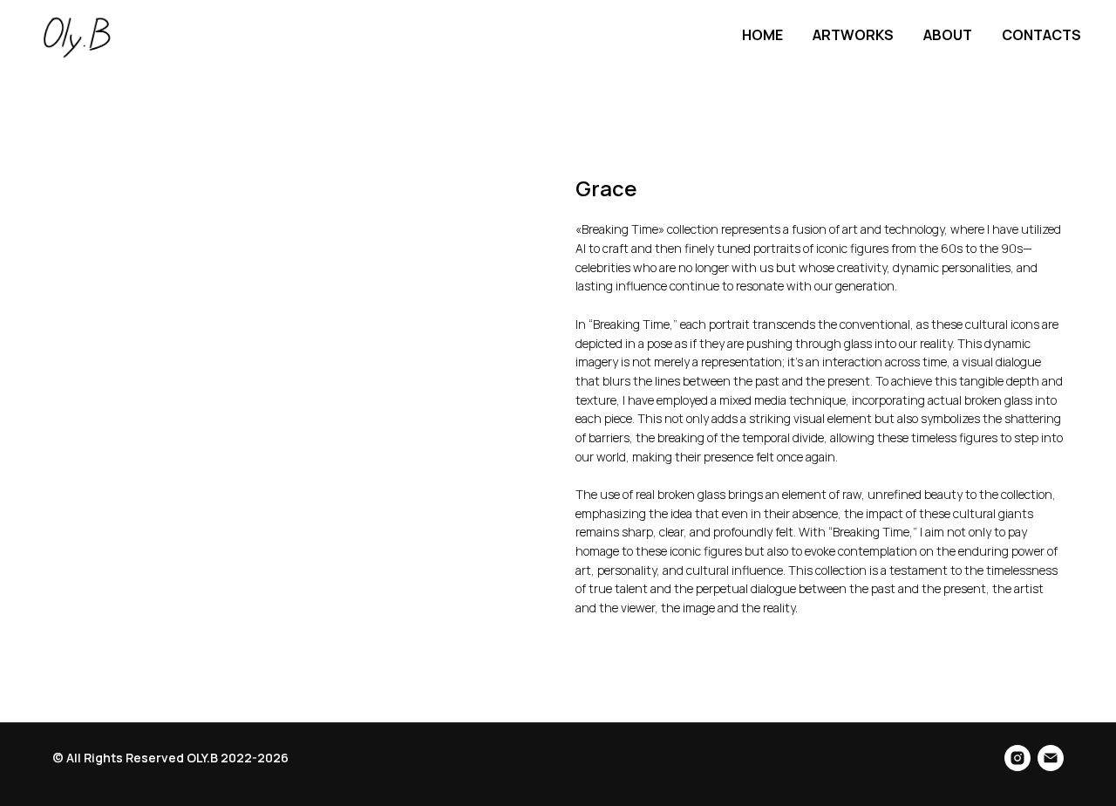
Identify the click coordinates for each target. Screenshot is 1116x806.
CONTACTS (1041, 34)
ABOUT (947, 34)
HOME (762, 34)
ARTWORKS (853, 34)
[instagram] (1017, 758)
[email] (1051, 758)
